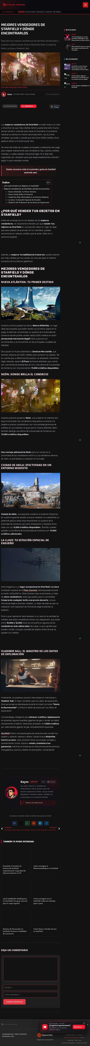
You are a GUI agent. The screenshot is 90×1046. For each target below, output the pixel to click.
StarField (23, 87)
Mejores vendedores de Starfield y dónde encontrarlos (27, 189)
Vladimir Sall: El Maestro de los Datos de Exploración (28, 202)
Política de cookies (81, 1043)
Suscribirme (78, 1027)
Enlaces (82, 1037)
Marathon (49, 12)
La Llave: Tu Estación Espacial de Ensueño (24, 200)
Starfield (5, 733)
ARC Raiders (57, 12)
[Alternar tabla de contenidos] (47, 182)
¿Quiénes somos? (71, 1035)
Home (3, 87)
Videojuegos (13, 87)
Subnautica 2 (40, 12)
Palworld (21, 12)
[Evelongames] (13, 5)
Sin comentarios (53, 94)
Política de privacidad (68, 1043)
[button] (15, 823)
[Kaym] (3, 94)
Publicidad (70, 1040)
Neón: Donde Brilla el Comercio (20, 194)
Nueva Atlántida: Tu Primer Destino (22, 192)
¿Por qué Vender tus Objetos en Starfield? (21, 186)
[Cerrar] (84, 1023)
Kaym (25, 781)
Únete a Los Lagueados (71, 1037)
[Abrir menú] (85, 4)
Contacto (80, 1035)
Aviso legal (78, 1040)
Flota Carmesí (30, 590)
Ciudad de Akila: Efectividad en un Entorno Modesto (28, 197)
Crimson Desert (30, 12)
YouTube (52, 782)
